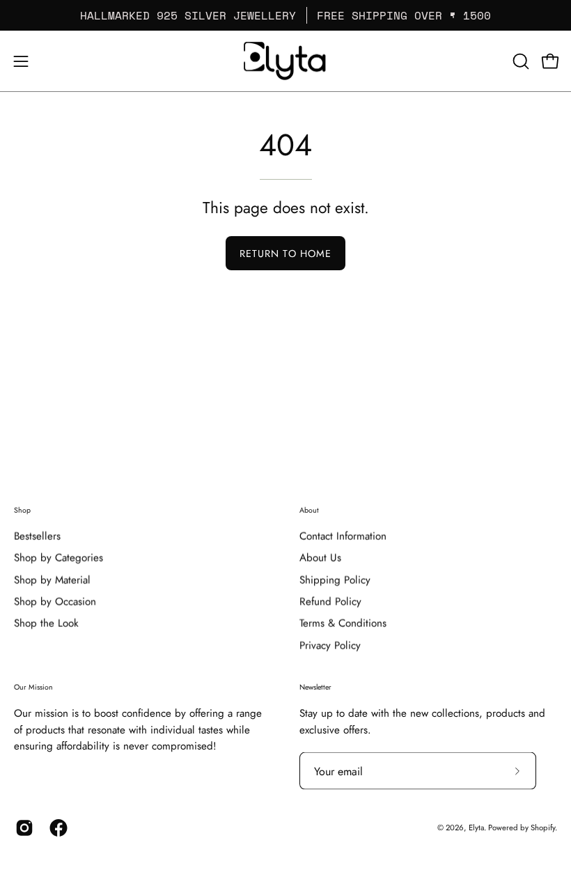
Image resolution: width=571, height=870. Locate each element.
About (309, 510)
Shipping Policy (334, 579)
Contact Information (342, 536)
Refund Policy (330, 601)
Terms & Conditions (342, 623)
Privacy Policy (330, 645)
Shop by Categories (58, 558)
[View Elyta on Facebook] (56, 828)
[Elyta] (285, 61)
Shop (22, 510)
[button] (519, 61)
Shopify (543, 827)
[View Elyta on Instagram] (22, 828)
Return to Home (285, 254)
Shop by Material (52, 579)
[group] (285, 15)
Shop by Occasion (55, 601)
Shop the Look (46, 623)
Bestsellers (37, 536)
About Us (320, 558)
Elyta (476, 827)
